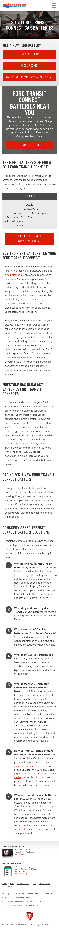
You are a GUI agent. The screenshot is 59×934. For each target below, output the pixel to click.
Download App (21, 874)
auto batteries (12, 275)
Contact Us (47, 894)
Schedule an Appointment (29, 77)
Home (4, 884)
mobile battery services (31, 829)
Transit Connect (23, 884)
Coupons (29, 65)
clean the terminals (25, 766)
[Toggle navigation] (54, 5)
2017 (34, 884)
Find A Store (29, 54)
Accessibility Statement (22, 898)
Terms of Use (19, 894)
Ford (12, 884)
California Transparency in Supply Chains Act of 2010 (23, 902)
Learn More (19, 854)
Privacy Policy (33, 894)
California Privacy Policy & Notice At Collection (20, 905)
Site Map (5, 894)
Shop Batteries (30, 145)
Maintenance (44, 884)
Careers (5, 898)
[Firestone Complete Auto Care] (14, 5)
